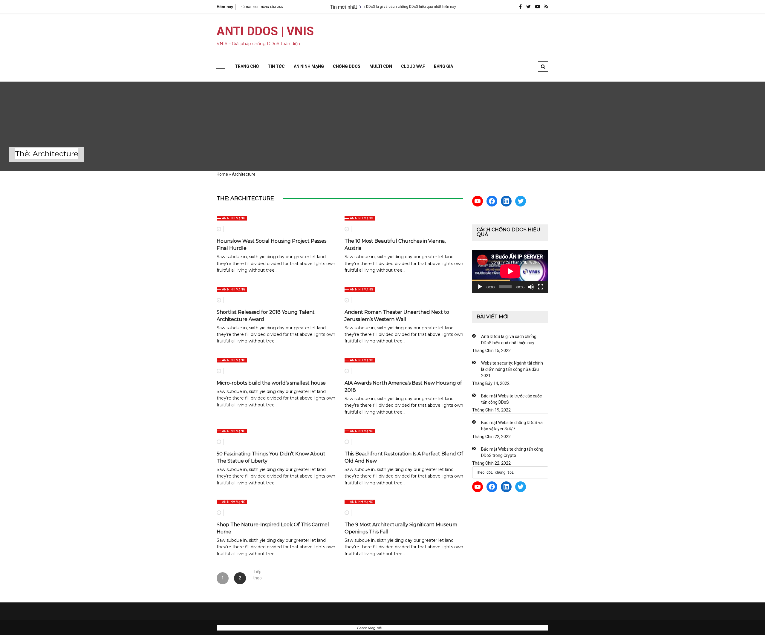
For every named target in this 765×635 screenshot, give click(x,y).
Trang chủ (247, 66)
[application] (510, 271)
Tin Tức (276, 66)
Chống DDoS (346, 66)
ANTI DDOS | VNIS (265, 31)
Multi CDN (380, 66)
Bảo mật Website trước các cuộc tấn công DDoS (511, 399)
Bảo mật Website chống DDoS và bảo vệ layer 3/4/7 (512, 425)
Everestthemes (395, 627)
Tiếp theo (257, 573)
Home (222, 174)
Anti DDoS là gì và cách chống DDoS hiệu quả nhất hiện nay (387, 6)
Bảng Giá (443, 66)
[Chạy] (480, 287)
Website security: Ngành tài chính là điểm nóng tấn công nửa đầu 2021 (512, 369)
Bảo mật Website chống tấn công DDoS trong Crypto (512, 452)
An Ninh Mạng (309, 66)
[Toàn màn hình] (541, 287)
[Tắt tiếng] (531, 287)
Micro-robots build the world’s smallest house (271, 383)
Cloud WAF (413, 66)
